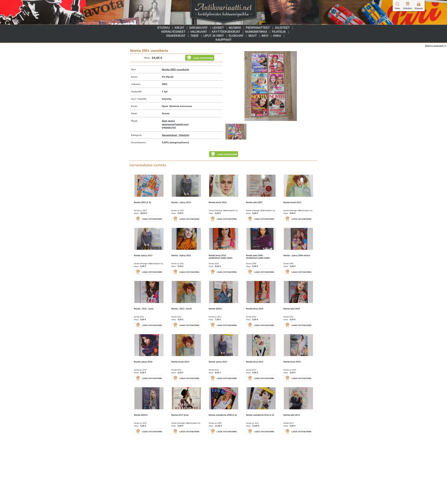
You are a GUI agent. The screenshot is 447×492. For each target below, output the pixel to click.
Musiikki (235, 27)
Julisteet (282, 27)
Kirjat (179, 27)
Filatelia (279, 31)
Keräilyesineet (173, 31)
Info (265, 35)
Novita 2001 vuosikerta (175, 69)
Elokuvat (236, 35)
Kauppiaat (224, 39)
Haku (277, 35)
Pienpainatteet (258, 27)
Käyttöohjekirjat (226, 31)
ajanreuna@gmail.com (175, 124)
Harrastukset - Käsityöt (175, 135)
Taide (194, 35)
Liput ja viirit (213, 35)
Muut (252, 35)
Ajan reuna (168, 120)
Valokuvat (198, 31)
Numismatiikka (256, 31)
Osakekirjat (175, 35)
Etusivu (163, 27)
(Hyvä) (169, 76)
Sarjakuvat (198, 27)
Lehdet (218, 27)
